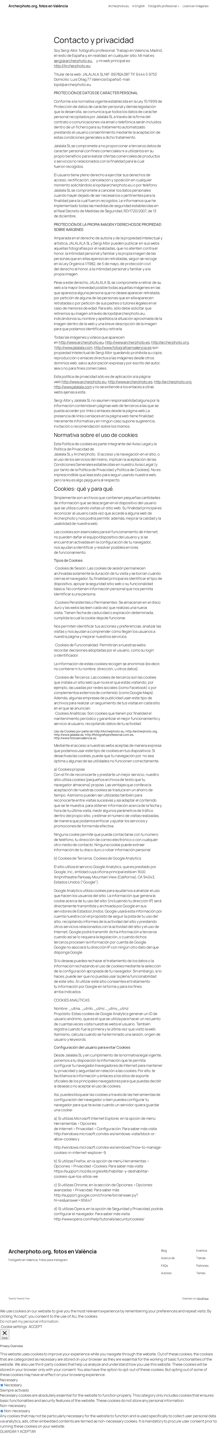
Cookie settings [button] (14, 1326)
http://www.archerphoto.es (127, 342)
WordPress (203, 1298)
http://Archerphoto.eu (72, 65)
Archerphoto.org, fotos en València (38, 5)
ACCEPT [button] (35, 1326)
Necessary (13, 1384)
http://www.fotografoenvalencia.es (123, 347)
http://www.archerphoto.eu (81, 342)
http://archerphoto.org (170, 342)
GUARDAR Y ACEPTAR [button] (18, 1431)
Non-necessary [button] (13, 1405)
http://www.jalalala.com (73, 347)
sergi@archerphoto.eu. (73, 60)
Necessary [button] (9, 1379)
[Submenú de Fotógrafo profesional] (178, 6)
